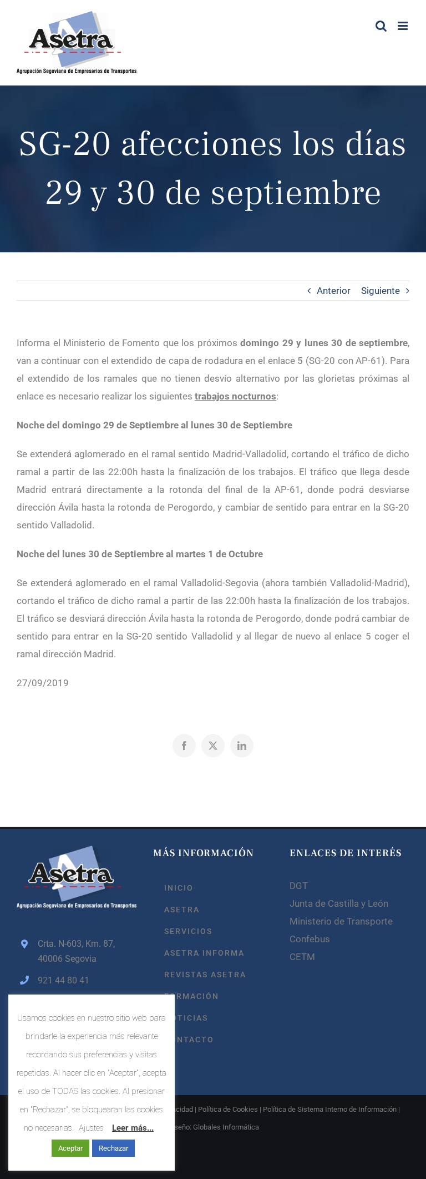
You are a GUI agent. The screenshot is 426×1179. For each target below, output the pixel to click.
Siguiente (380, 290)
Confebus (310, 939)
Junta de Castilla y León (339, 903)
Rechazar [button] (113, 1148)
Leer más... (133, 1128)
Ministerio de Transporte (341, 921)
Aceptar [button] (70, 1148)
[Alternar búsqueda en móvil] (381, 26)
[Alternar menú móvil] (403, 26)
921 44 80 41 (63, 980)
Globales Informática (226, 1127)
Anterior (334, 290)
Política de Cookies (228, 1109)
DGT (299, 885)
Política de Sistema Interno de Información (330, 1109)
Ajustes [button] (91, 1128)
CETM (302, 956)
